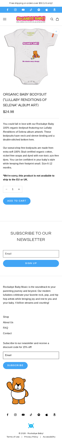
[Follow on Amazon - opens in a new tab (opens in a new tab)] (54, 9)
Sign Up (31, 263)
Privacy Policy (31, 437)
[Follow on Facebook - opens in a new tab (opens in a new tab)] (7, 9)
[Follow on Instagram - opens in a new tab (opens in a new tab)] (15, 9)
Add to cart (16, 201)
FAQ (5, 328)
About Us (8, 322)
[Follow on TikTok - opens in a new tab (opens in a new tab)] (31, 9)
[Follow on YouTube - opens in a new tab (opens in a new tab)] (23, 9)
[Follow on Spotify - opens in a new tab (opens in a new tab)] (38, 9)
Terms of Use (13, 437)
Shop (6, 317)
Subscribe (15, 365)
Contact (7, 333)
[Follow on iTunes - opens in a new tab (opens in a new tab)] (46, 9)
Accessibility (49, 437)
